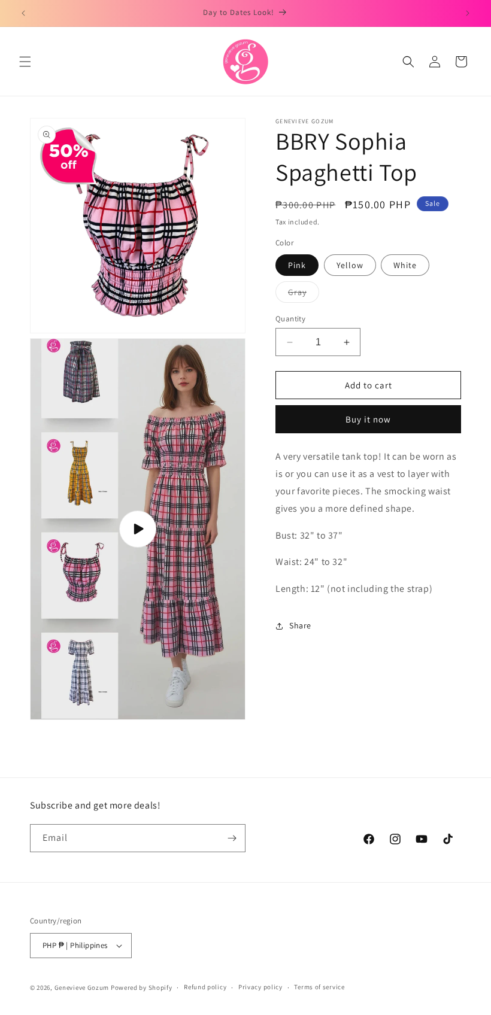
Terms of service (319, 987)
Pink (297, 265)
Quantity (290, 319)
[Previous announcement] (23, 13)
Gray (303, 294)
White (405, 265)
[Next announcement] (467, 13)
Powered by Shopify (141, 987)
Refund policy (205, 987)
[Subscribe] (232, 838)
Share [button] (300, 625)
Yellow (350, 265)
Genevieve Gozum (82, 987)
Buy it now (368, 419)
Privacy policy (260, 987)
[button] (25, 61)
